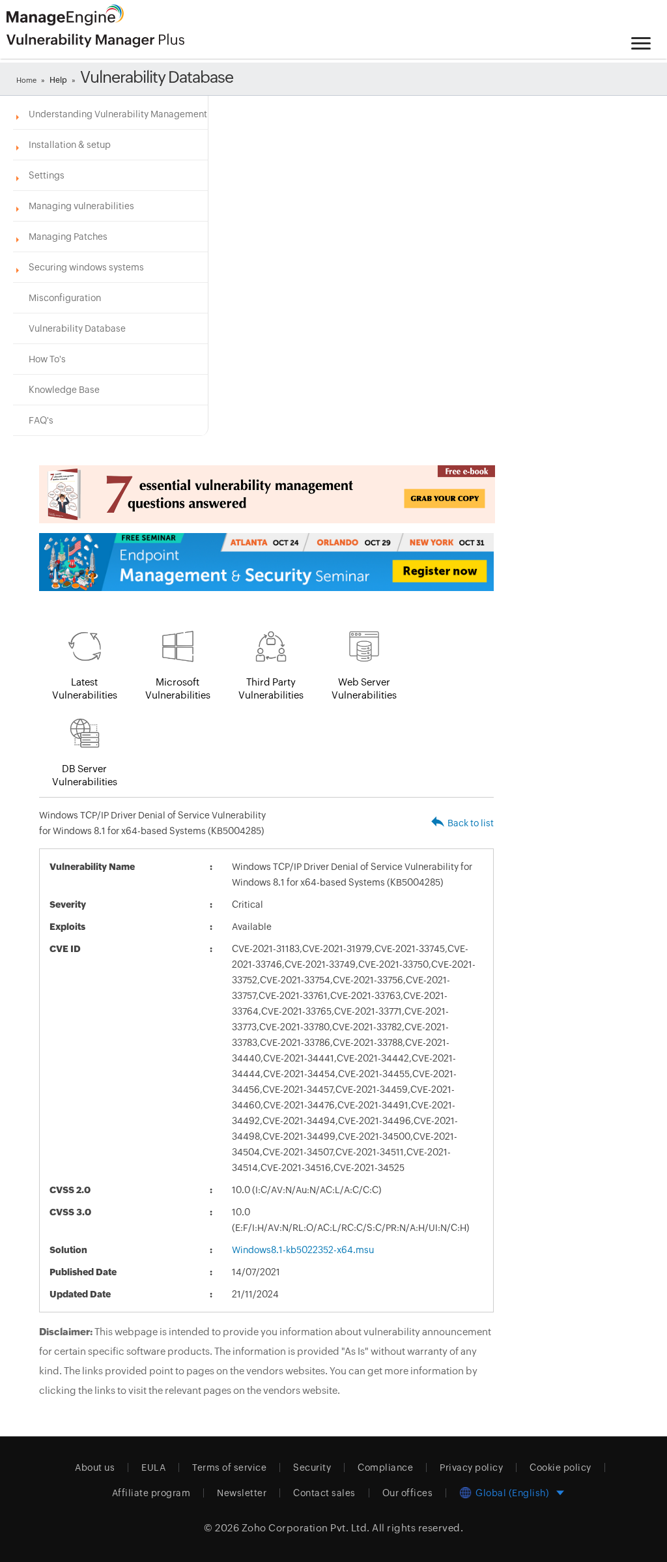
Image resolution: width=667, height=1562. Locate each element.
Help (58, 80)
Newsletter (241, 1492)
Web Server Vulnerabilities (364, 688)
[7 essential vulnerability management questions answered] (266, 494)
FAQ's (41, 420)
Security (312, 1467)
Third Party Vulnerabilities (271, 688)
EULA (153, 1467)
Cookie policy (560, 1467)
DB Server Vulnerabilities (84, 775)
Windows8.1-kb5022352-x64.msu (303, 1250)
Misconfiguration (65, 298)
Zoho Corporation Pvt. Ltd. (306, 1527)
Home (26, 80)
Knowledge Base (64, 389)
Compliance (385, 1467)
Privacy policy (471, 1467)
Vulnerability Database (77, 328)
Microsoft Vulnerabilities (177, 688)
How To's (47, 359)
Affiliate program (151, 1492)
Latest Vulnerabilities (84, 688)
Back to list (470, 823)
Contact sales (324, 1492)
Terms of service (229, 1467)
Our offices (407, 1492)
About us (95, 1467)
